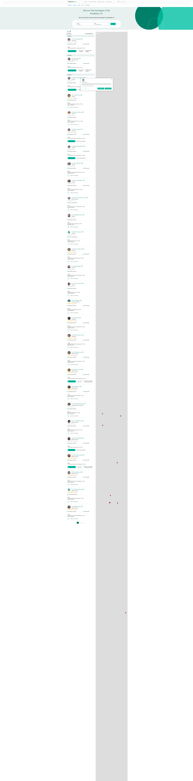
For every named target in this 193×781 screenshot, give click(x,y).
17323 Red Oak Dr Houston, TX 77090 (74, 292)
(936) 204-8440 (71, 381)
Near (95, 23)
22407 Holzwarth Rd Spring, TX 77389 (74, 412)
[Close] (112, 79)
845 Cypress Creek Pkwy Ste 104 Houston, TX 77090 (76, 172)
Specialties (74, 5)
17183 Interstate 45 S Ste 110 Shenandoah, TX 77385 (76, 48)
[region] (96, 84)
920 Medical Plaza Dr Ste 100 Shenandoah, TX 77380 (76, 326)
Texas (83, 5)
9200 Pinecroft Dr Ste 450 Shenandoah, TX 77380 (76, 395)
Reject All (101, 88)
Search (118, 2)
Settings (85, 88)
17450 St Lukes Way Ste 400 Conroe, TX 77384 (75, 104)
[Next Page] (84, 523)
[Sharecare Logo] (72, 1)
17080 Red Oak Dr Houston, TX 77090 (74, 240)
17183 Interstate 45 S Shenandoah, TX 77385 (75, 67)
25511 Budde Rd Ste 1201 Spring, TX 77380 (75, 223)
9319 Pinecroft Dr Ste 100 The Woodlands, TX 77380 (76, 481)
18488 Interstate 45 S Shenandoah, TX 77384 (75, 429)
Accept (108, 88)
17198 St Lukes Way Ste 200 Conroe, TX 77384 (75, 121)
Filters (69, 31)
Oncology (79, 5)
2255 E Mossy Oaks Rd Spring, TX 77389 (74, 309)
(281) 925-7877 (72, 51)
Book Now (79, 381)
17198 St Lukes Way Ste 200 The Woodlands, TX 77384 (76, 378)
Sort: (89, 33)
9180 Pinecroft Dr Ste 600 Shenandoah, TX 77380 (76, 258)
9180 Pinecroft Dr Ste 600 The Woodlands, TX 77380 (76, 515)
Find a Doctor (69, 5)
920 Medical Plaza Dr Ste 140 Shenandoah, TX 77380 (76, 275)
